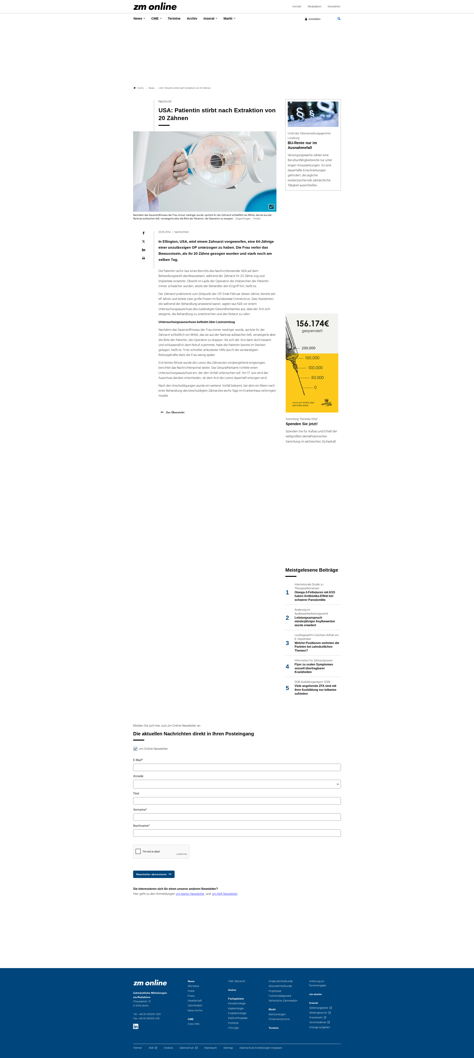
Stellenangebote (318, 1008)
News (137, 18)
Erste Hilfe (194, 1024)
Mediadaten (314, 6)
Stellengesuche (318, 1013)
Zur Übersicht (174, 412)
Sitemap (228, 1048)
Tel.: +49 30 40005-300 (147, 1014)
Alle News (193, 986)
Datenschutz (187, 1048)
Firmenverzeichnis (279, 1019)
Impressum (210, 1048)
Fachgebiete (236, 998)
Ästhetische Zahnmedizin (283, 1001)
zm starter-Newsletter (190, 893)
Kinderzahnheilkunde (281, 981)
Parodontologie (237, 1003)
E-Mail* (138, 760)
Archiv (192, 18)
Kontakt (297, 6)
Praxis (191, 996)
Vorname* (140, 809)
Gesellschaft (195, 1001)
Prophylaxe (275, 991)
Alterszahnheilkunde (280, 986)
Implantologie (236, 1008)
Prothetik (233, 1023)
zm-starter (315, 994)
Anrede (138, 776)
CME (155, 18)
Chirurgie (233, 1028)
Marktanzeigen (277, 1014)
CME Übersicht (236, 981)
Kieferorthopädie (238, 1018)
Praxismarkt (316, 1017)
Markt (227, 18)
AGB (151, 1048)
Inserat (208, 18)
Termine (174, 18)
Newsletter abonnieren (151, 874)
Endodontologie (237, 1013)
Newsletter (334, 6)
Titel (136, 793)
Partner (137, 1048)
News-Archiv (195, 1010)
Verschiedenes (317, 1022)
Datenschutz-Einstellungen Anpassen (261, 1048)
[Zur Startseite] (155, 6)
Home (140, 88)
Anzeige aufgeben (319, 1027)
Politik (191, 991)
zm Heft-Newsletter (225, 893)
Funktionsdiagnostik (280, 996)
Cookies (168, 1048)
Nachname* (141, 825)
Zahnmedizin (195, 1005)
